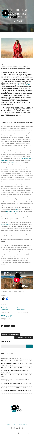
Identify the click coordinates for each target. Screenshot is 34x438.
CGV (17, 424)
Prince (18, 162)
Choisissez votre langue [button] (25, 433)
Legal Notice (11, 424)
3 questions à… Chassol (7, 358)
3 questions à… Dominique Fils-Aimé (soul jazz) (14, 370)
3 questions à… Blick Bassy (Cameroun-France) (14, 383)
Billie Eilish (8, 211)
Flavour (21, 213)
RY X (17, 209)
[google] (19, 428)
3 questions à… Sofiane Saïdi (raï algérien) (12, 360)
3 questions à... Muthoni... (23, 337)
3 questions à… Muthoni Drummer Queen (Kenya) (14, 379)
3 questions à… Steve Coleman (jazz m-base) (13, 374)
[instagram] (22, 428)
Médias (25, 424)
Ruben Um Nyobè (24, 85)
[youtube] (14, 428)
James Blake (15, 211)
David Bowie (12, 162)
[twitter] (17, 428)
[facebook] (11, 428)
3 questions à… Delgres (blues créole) (11, 367)
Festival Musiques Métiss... (10, 334)
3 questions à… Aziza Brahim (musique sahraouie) (14, 390)
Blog (20, 424)
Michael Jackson (5, 224)
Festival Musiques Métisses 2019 (10, 387)
